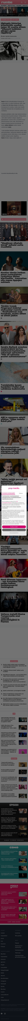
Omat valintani (14, 529)
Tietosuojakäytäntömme (14, 532)
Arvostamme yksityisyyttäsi (8, 493)
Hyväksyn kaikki (14, 526)
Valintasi (21, 493)
